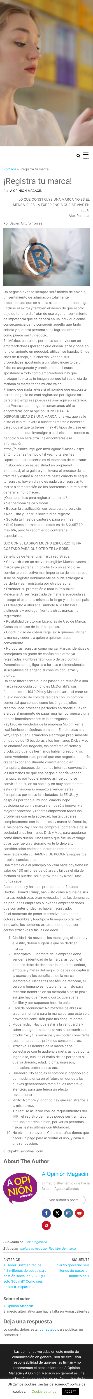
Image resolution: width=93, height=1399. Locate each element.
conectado (48, 1329)
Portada (9, 169)
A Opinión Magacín (26, 190)
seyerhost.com (56, 1389)
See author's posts (64, 1200)
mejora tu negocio (33, 1248)
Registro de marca (62, 1248)
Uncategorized (36, 1242)
